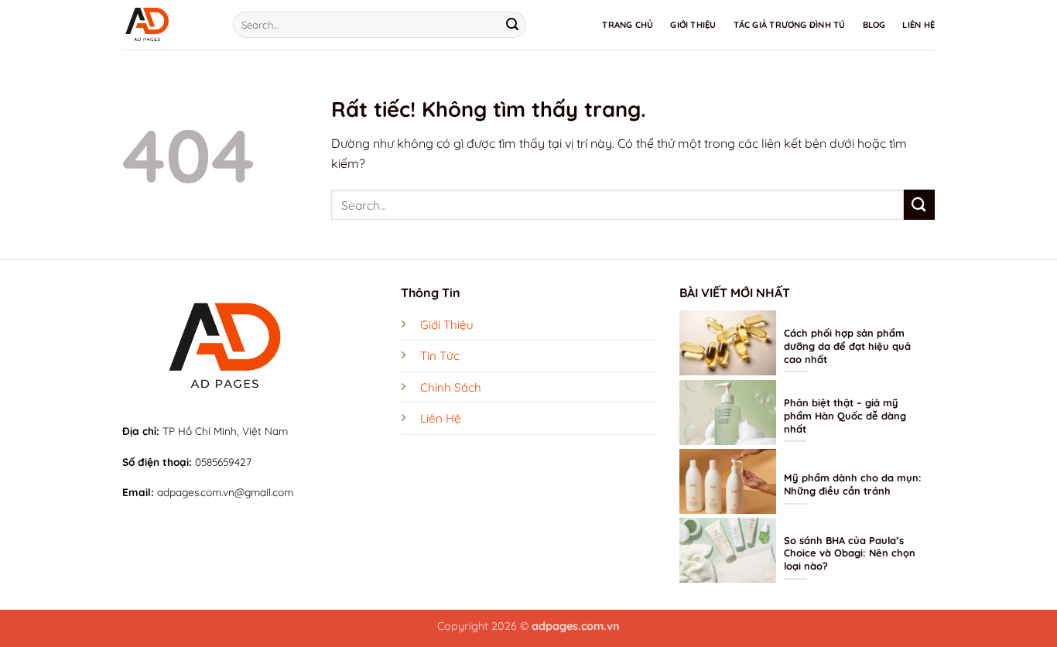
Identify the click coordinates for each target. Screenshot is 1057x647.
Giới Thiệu (693, 24)
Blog (874, 24)
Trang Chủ (627, 24)
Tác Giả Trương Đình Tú (790, 24)
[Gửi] (512, 25)
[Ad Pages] (166, 25)
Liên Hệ (918, 24)
